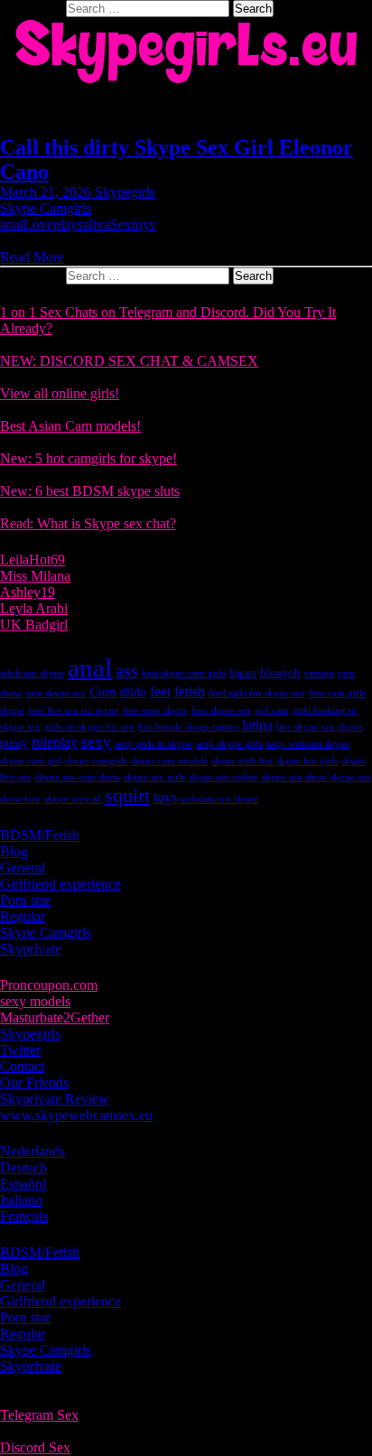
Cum (102, 692)
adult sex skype (32, 673)
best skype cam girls (184, 673)
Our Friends (34, 1082)
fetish (189, 691)
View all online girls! (59, 393)
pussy (14, 742)
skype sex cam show (77, 777)
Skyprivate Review (54, 1098)
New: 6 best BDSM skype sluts (90, 491)
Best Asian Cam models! (70, 426)
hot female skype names (188, 727)
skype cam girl (30, 761)
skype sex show (294, 777)
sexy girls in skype (153, 744)
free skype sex (221, 710)
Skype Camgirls (45, 208)
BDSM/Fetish (39, 835)
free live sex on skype (73, 710)
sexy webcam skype (307, 744)
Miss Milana (35, 575)
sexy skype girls (229, 744)
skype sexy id (72, 799)
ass (127, 670)
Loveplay (50, 224)
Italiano (21, 1200)
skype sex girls (154, 777)
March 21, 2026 (47, 192)
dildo (133, 692)
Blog (14, 851)
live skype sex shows (319, 727)
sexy (96, 742)
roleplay (55, 742)
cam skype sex (55, 693)
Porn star (25, 900)
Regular (22, 916)
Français (24, 1216)
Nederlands (32, 1151)
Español (23, 1183)
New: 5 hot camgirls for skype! (88, 458)
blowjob (280, 672)
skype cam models (169, 761)
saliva (94, 224)
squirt (127, 795)
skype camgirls (96, 761)
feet (160, 691)
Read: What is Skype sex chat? (88, 523)
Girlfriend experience (60, 883)
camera (319, 673)
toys (143, 224)
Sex (121, 224)
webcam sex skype (219, 799)
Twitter (20, 1050)
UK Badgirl (34, 624)
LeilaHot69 (32, 559)
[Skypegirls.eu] (186, 51)
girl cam (272, 710)
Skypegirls (125, 192)
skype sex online (223, 777)
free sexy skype (155, 710)
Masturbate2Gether (54, 1017)
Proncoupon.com (49, 985)
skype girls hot (242, 761)
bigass (242, 673)
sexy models (35, 1001)
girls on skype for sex (89, 727)
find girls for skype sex (257, 693)
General (22, 867)
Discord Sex (35, 1447)
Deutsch (23, 1167)
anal (11, 224)
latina (257, 725)
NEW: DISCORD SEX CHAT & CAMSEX (129, 361)
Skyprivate (30, 949)
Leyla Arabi (34, 608)
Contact (22, 1066)
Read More (32, 257)
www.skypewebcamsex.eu (76, 1115)
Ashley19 (27, 592)
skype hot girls (307, 761)
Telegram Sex (39, 1415)
